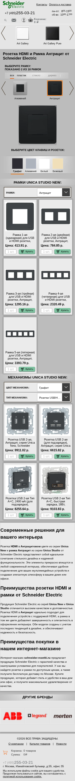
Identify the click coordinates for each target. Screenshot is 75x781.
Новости (61, 743)
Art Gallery (23, 43)
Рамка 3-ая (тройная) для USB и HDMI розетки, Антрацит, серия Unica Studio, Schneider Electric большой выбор (20, 301)
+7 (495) (20, 13)
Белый (44, 171)
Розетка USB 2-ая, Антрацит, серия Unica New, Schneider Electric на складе (20, 444)
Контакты (41, 4)
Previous (3, 33)
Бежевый (58, 171)
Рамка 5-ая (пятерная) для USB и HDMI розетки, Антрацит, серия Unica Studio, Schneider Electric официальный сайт (20, 360)
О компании (16, 743)
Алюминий (20, 98)
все (12, 75)
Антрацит (55, 98)
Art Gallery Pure (52, 43)
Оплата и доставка (60, 4)
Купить (29, 251)
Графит (17, 171)
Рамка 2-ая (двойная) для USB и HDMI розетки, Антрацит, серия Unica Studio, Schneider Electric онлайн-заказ (56, 242)
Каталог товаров (40, 743)
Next (71, 33)
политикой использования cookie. (22, 776)
